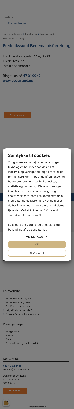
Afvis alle (37, 253)
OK (37, 244)
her (44, 229)
